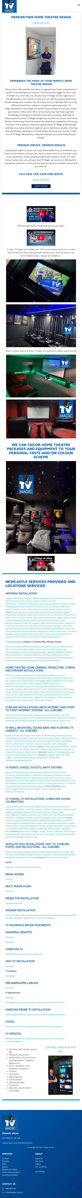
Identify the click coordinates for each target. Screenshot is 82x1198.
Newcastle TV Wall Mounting (58, 752)
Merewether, (58, 615)
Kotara (53, 854)
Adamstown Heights (13, 646)
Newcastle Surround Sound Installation (39, 918)
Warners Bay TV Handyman (44, 834)
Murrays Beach (45, 655)
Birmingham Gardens (67, 604)
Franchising (40, 1171)
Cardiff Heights (40, 681)
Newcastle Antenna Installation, (50, 626)
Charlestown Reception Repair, (22, 649)
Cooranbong (10, 604)
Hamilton (9, 609)
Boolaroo (53, 675)
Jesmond (67, 609)
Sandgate (9, 634)
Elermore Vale (27, 606)
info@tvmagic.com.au (14, 1192)
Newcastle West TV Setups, (50, 829)
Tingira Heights (50, 697)
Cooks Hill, (40, 1002)
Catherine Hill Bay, (39, 601)
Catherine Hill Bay (12, 715)
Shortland (72, 631)
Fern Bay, (54, 606)
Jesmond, (41, 786)
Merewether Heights (25, 615)
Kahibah (8, 820)
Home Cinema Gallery (11, 1172)
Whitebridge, (48, 660)
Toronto (46, 634)
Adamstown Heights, (33, 806)
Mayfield (66, 612)
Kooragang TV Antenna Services (34, 612)
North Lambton (20, 755)
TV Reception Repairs (14, 642)
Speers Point (61, 631)
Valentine (54, 634)
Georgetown (42, 631)
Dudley (38, 678)
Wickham (57, 637)
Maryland (42, 652)
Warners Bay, (20, 637)
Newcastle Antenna (30, 620)
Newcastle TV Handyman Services (26, 1038)
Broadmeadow (39, 598)
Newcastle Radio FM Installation (27, 623)
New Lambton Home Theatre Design (38, 689)
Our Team (39, 1161)
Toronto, (60, 697)
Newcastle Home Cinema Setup (53, 692)
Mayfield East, (45, 820)
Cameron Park (59, 598)
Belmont (45, 675)
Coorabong (29, 678)
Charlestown (22, 604)
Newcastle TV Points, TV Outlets (40, 783)
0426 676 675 (41, 23)
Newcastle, (10, 867)
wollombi (9, 879)
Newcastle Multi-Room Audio (55, 915)
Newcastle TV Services (28, 626)
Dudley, (8, 606)
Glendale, (52, 631)
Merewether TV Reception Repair (24, 655)
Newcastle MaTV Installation (39, 628)
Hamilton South (20, 609)
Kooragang (16, 612)
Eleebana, (38, 606)
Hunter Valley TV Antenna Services (41, 609)
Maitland (50, 681)
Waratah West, (55, 657)
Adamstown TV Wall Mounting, (43, 735)
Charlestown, (28, 681)
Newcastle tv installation (28, 829)
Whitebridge (48, 637)
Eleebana (57, 678)
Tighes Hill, (38, 697)
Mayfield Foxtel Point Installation (49, 1026)
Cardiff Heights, (64, 606)
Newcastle (17, 620)
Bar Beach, (53, 604)
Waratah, (30, 637)
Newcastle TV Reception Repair (35, 657)
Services (5, 1158)
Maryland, (58, 612)
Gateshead (44, 604)
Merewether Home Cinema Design (29, 686)
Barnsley (49, 598)
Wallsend (38, 637)
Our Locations (41, 1167)
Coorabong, (28, 741)
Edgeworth (16, 606)
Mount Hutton (26, 617)
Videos (5, 1167)
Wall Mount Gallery (9, 1169)
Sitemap (51, 1147)
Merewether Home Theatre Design (19, 683)
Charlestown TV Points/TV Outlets (37, 812)
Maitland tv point (67, 781)
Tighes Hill (38, 634)
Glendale (9, 746)
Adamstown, (19, 772)
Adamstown (18, 598)
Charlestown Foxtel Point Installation (20, 1026)
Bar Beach (38, 741)
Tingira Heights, (20, 634)
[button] (79, 5)
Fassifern (46, 606)
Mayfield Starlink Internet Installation (51, 718)
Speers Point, (28, 697)
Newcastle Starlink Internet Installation (43, 720)
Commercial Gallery (10, 1175)
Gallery (38, 1164)
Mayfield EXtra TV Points (15, 781)
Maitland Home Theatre (63, 681)
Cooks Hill (51, 601)
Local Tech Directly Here (22, 1143)
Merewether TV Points (35, 781)
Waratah (44, 757)
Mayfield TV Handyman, (21, 823)
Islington (59, 609)
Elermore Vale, (29, 778)
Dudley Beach (33, 604)
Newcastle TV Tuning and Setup (40, 826)
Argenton (9, 598)
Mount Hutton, (31, 752)
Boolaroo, (29, 598)
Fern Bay (38, 778)
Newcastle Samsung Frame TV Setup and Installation (36, 1014)
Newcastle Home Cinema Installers (26, 692)
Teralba (30, 634)
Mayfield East (10, 615)
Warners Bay (36, 660)
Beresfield (46, 646)
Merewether (17, 1041)
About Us (39, 1158)
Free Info (5, 1161)
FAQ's (4, 1164)
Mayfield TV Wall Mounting (41, 749)
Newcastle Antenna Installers (52, 623)
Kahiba (50, 612)
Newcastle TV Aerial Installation (24, 631)
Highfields (46, 818)
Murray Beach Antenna (43, 615)
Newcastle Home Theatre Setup (36, 694)
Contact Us (8, 1184)
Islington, (68, 778)
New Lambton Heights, (54, 617)
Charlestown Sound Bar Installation (19, 915)
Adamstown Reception (32, 646)
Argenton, (9, 735)
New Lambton (38, 617)
